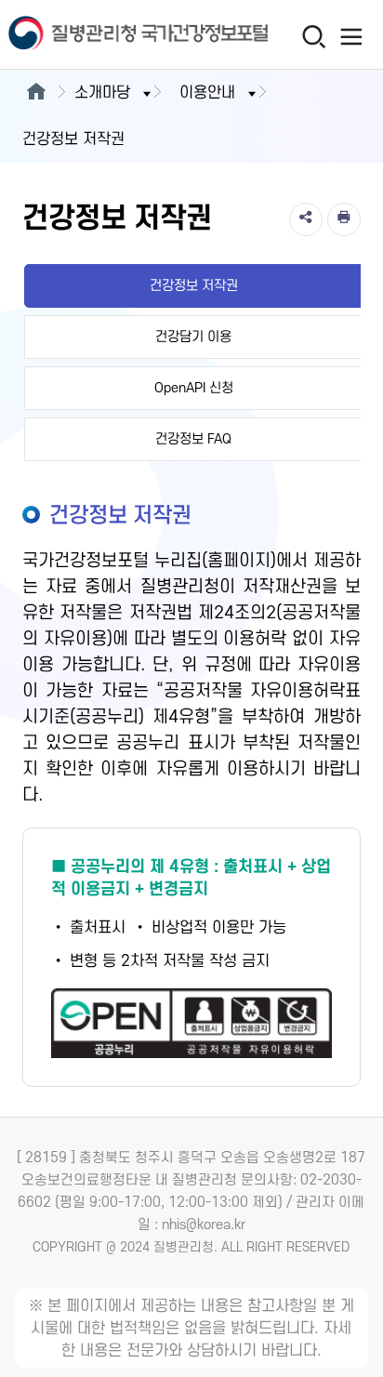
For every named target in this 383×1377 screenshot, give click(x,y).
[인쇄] (344, 219)
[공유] (306, 219)
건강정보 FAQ (193, 439)
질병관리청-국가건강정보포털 (95, 35)
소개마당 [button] (102, 93)
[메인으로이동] (36, 93)
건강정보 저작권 (194, 286)
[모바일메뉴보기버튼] (352, 36)
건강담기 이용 (193, 337)
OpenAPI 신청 (193, 388)
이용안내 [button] (207, 93)
